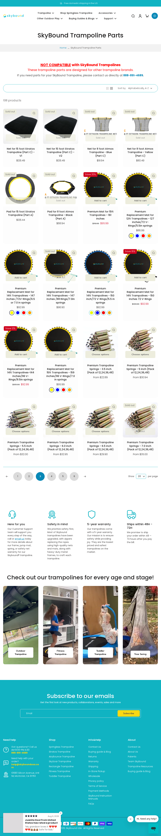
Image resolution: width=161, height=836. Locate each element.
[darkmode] (155, 16)
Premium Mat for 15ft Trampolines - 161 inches (100, 215)
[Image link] (20, 625)
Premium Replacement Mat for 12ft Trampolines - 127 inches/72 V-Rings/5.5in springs (140, 218)
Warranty (93, 761)
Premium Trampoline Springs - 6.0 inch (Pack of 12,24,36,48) (60, 446)
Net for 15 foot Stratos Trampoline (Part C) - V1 (21, 152)
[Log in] (139, 15)
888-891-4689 (133, 75)
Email (29, 713)
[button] (140, 200)
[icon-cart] (146, 16)
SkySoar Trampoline (60, 761)
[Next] (85, 476)
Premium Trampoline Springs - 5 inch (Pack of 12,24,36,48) (140, 369)
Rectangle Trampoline (61, 766)
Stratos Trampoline (59, 751)
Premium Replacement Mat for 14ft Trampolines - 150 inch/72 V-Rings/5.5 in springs (100, 295)
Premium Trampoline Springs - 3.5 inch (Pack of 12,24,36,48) (100, 369)
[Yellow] (131, 236)
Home (63, 47)
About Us (133, 751)
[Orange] (149, 236)
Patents (132, 756)
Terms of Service (97, 786)
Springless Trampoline (61, 746)
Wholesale (94, 776)
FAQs (91, 803)
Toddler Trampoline (60, 776)
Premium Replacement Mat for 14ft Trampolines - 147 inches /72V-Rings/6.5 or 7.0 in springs (20, 295)
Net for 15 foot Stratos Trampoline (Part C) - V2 (61, 152)
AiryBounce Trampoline (62, 756)
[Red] (143, 236)
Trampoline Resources (140, 766)
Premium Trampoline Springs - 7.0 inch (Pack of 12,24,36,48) (140, 446)
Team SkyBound (137, 761)
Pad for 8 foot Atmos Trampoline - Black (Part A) (60, 215)
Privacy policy (96, 781)
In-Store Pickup (96, 771)
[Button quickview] (34, 113)
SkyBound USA (74, 828)
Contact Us (94, 746)
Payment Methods (98, 790)
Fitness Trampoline (59, 771)
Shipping (93, 766)
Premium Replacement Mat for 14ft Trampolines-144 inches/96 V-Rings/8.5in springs (20, 372)
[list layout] (108, 88)
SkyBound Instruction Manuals (100, 797)
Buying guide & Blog (99, 751)
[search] (133, 16)
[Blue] (137, 236)
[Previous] (7, 476)
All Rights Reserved (93, 828)
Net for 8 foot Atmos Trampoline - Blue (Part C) (100, 152)
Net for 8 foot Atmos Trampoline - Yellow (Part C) (140, 152)
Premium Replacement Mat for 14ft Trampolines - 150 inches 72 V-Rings (140, 294)
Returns (92, 756)
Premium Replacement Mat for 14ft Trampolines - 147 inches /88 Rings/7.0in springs (61, 295)
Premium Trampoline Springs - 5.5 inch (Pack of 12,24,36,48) (20, 446)
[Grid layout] (111, 88)
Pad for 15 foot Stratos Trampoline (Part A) (20, 213)
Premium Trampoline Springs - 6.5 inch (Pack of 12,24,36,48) (100, 446)
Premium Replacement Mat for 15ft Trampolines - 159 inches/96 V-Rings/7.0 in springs (60, 372)
